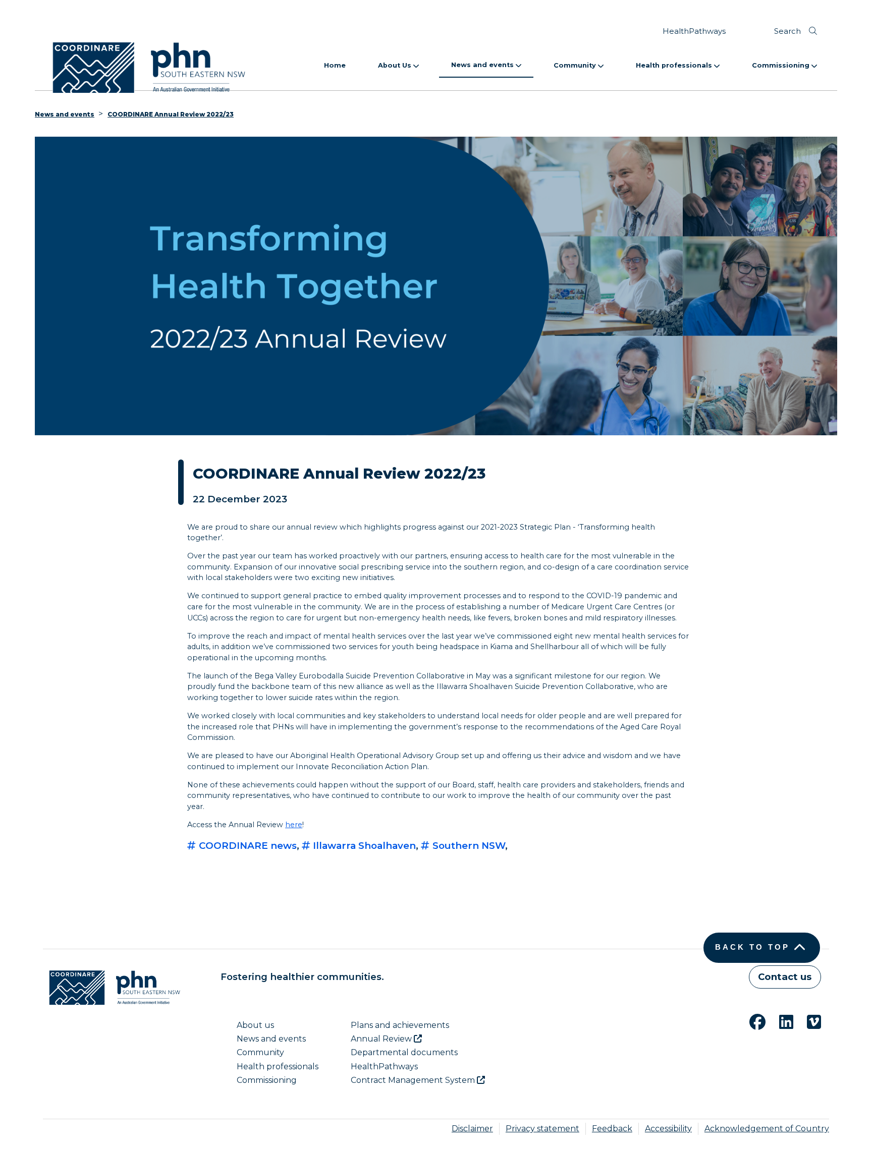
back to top (752, 947)
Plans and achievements (400, 1025)
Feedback (612, 1128)
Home (335, 65)
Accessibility (668, 1128)
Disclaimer (472, 1128)
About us (255, 1025)
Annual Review (382, 1039)
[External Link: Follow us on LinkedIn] (780, 1020)
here (293, 824)
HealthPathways (694, 31)
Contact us (784, 977)
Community (576, 65)
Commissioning (781, 65)
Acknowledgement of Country (766, 1128)
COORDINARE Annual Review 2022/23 (170, 114)
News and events (483, 65)
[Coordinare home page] (111, 987)
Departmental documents (404, 1052)
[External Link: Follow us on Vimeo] (808, 1020)
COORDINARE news (246, 845)
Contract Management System (414, 1080)
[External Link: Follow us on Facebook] (751, 1020)
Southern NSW (467, 845)
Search (787, 31)
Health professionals (675, 65)
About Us (395, 65)
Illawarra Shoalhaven (363, 845)
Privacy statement (542, 1128)
